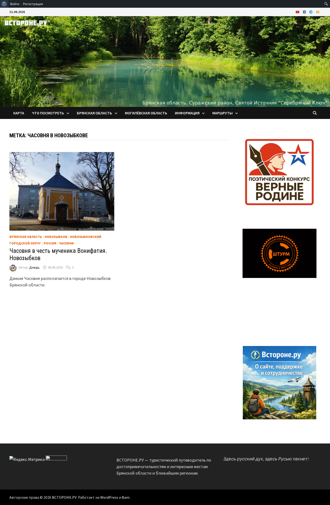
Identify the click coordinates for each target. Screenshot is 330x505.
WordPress (109, 497)
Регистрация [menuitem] (33, 4)
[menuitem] (4, 4)
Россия (50, 243)
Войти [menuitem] (14, 4)
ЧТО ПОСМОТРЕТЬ (48, 113)
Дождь (34, 267)
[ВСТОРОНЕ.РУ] (165, 61)
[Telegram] (311, 11)
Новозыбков (56, 237)
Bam (125, 497)
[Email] (318, 11)
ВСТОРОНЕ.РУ (64, 497)
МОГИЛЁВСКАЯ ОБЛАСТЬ (146, 113)
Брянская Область (25, 237)
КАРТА (18, 113)
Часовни (66, 243)
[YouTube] (298, 11)
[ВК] (305, 11)
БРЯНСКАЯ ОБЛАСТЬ (94, 113)
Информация (187, 113)
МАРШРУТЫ (222, 113)
